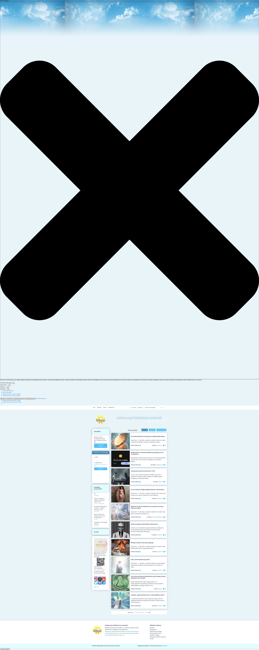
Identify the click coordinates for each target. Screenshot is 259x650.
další (149, 612)
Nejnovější (144, 430)
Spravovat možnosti (8, 391)
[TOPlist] (96, 587)
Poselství (159, 445)
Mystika (99, 407)
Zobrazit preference (18, 398)
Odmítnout (9, 398)
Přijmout (3, 398)
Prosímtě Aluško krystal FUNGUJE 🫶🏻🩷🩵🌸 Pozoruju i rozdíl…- (100, 509)
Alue (94, 407)
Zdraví (105, 407)
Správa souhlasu (5, 649)
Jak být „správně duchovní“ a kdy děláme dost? (147, 595)
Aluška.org (159, 465)
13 (165, 445)
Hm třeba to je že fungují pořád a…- (100, 523)
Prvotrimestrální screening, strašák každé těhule (148, 436)
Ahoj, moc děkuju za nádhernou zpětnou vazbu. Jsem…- (99, 501)
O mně (146, 407)
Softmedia (164, 646)
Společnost (111, 407)
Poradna (160, 605)
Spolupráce (153, 629)
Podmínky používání (156, 631)
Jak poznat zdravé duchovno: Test (143, 471)
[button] (129, 190)
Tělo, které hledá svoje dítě (140, 559)
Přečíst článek (135, 445)
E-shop (134, 407)
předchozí (130, 612)
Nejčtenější (152, 430)
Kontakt (152, 628)
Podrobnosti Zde (98, 570)
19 (165, 535)
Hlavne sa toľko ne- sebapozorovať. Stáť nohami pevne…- (99, 517)
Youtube (153, 407)
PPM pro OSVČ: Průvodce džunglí (142, 543)
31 (165, 589)
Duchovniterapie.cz (135, 631)
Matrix (160, 481)
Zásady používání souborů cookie (11, 400)
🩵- (96, 494)
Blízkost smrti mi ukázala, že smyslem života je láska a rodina (147, 507)
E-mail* (96, 457)
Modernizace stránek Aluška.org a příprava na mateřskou (147, 453)
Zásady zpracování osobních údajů (12, 402)
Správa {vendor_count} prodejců (12, 394)
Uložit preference (30, 398)
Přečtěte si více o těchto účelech (11, 395)
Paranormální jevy (157, 517)
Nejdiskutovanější (161, 430)
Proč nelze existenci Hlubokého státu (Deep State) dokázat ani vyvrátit (148, 577)
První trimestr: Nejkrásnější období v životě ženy (147, 489)
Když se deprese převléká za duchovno (144, 524)
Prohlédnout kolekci (100, 445)
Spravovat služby (7, 392)
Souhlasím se (100, 464)
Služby (140, 407)
